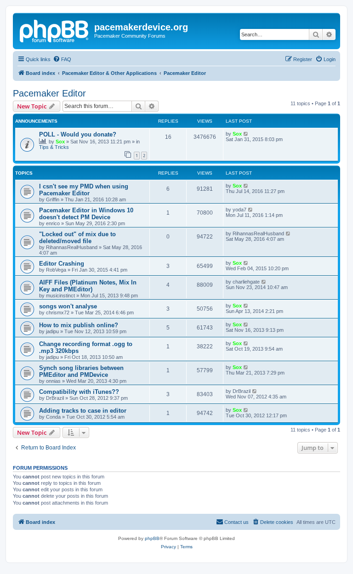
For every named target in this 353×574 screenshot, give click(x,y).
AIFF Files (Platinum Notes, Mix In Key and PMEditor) (88, 286)
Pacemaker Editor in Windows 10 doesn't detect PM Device (86, 214)
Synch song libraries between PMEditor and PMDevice (81, 371)
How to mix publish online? (78, 325)
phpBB (152, 538)
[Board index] (54, 30)
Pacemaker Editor (49, 93)
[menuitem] (62, 59)
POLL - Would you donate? (77, 134)
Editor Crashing (61, 263)
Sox (60, 141)
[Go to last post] (246, 133)
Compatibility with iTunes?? (79, 391)
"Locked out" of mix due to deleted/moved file (77, 237)
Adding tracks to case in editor (82, 410)
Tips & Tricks (54, 147)
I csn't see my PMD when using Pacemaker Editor (83, 190)
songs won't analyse (68, 306)
